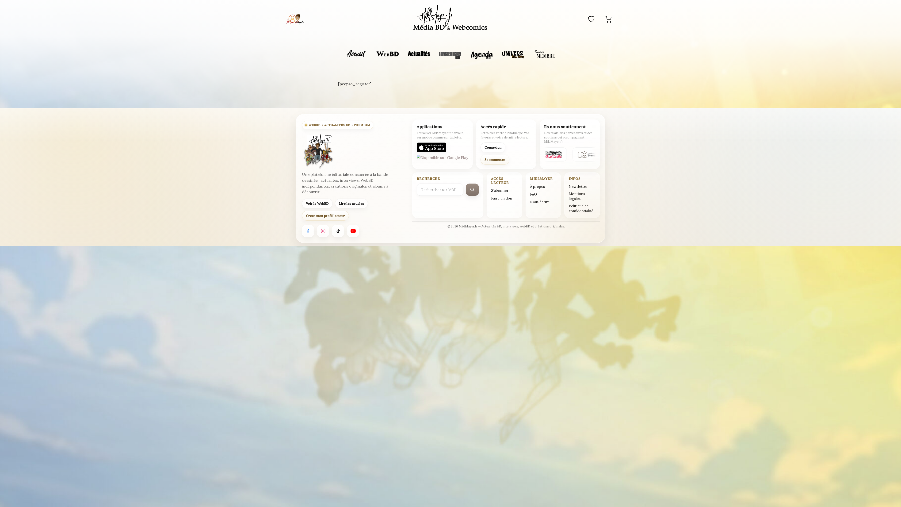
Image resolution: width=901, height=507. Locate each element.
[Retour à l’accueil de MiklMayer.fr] (318, 151)
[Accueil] (450, 18)
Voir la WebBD (317, 203)
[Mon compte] (295, 19)
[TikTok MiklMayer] (338, 231)
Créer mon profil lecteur (325, 216)
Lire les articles (351, 203)
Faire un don (501, 198)
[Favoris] (591, 19)
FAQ (533, 194)
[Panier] (609, 19)
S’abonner (499, 190)
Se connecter (495, 159)
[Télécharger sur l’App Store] (431, 147)
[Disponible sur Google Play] (442, 160)
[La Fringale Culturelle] (550, 154)
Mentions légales (577, 196)
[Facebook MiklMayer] (308, 231)
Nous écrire (540, 202)
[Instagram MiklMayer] (323, 231)
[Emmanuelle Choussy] (588, 154)
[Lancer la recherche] (472, 190)
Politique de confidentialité (581, 208)
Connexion (493, 147)
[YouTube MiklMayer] (353, 231)
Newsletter (578, 186)
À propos (537, 186)
